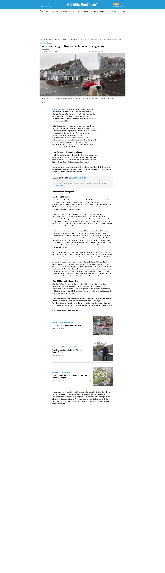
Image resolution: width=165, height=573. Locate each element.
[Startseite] (82, 4)
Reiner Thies (45, 49)
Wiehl (64, 39)
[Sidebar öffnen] (41, 11)
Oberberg (57, 39)
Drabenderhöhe (74, 39)
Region (50, 39)
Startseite (42, 39)
